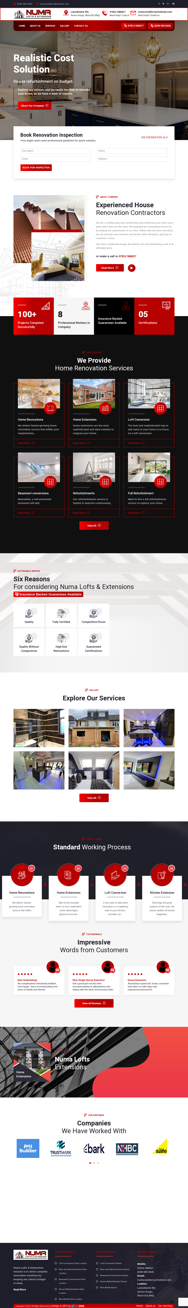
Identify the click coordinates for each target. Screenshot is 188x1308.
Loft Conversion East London (73, 1263)
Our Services (165, 1305)
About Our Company (32, 96)
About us (35, 26)
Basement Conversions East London (72, 1281)
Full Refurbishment (141, 493)
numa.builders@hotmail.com (54, 4)
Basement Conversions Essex (114, 1275)
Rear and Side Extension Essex (115, 1269)
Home (22, 26)
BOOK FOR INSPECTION (36, 167)
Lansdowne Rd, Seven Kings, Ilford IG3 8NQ (146, 1292)
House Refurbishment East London (71, 1291)
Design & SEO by (61, 1305)
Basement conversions (33, 493)
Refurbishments (84, 493)
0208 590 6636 (24, 4)
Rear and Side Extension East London (73, 1271)
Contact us (81, 26)
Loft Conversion (139, 419)
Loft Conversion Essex (111, 1263)
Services (50, 26)
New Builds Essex (108, 1287)
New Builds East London (70, 1299)
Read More (108, 267)
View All (91, 525)
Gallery (64, 26)
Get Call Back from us (153, 137)
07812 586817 (118, 11)
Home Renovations (30, 419)
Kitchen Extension (162, 892)
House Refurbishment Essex (113, 1281)
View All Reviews (91, 1003)
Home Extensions (85, 419)
